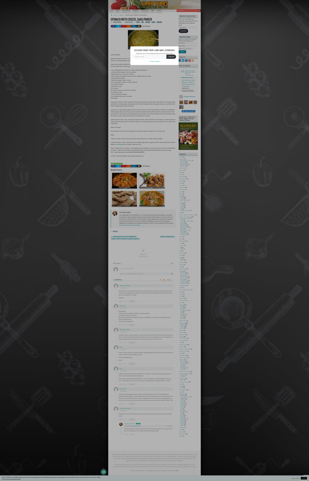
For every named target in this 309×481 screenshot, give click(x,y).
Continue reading (154, 61)
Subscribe (171, 56)
